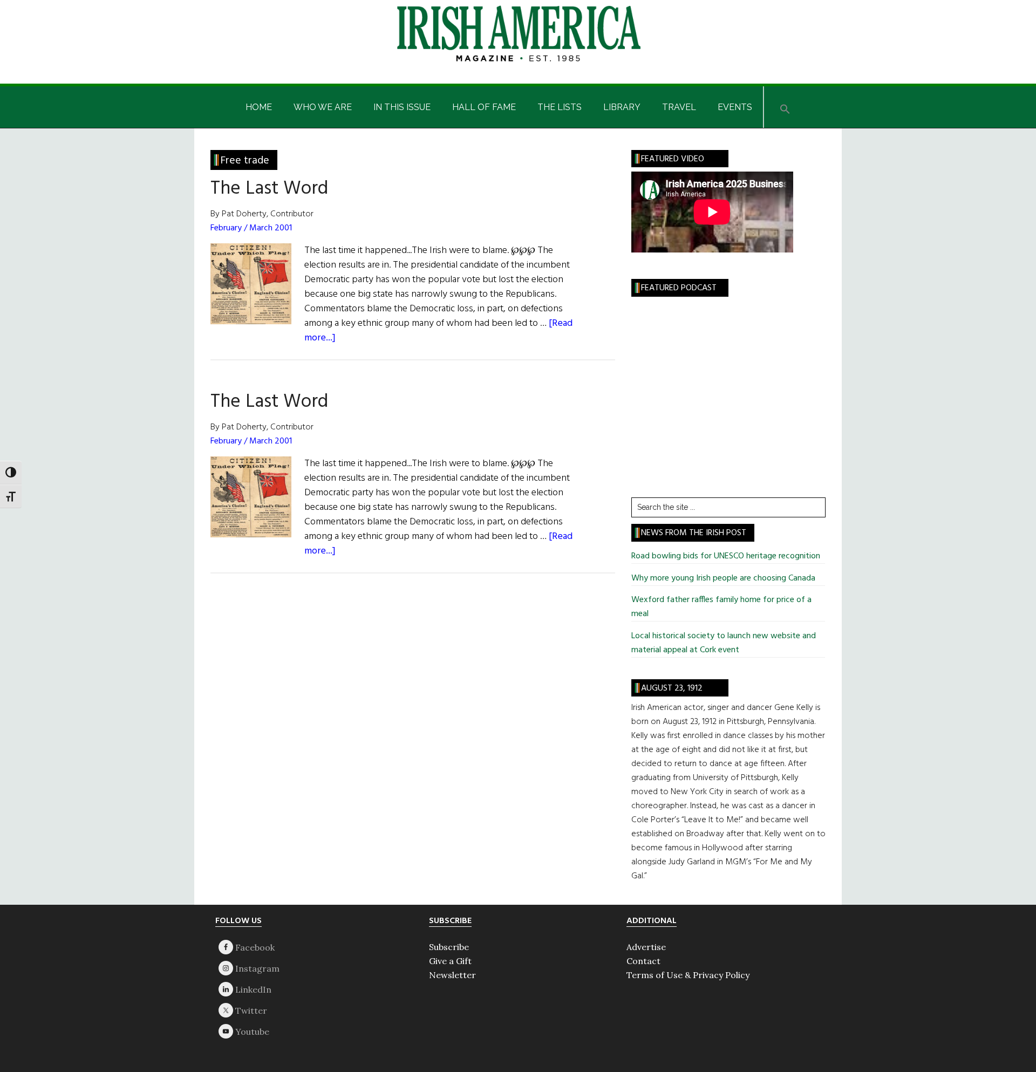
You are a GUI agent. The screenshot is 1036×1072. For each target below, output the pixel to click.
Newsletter (452, 974)
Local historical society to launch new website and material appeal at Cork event (723, 643)
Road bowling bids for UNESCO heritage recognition (725, 556)
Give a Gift (450, 960)
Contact (643, 960)
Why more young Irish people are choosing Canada (723, 578)
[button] (785, 107)
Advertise (646, 946)
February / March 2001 (251, 228)
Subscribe (449, 946)
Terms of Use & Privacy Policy (687, 974)
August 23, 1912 (672, 688)
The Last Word (269, 189)
